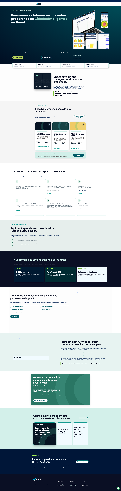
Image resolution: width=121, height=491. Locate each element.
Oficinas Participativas (73, 484)
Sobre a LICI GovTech (73, 485)
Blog (84, 481)
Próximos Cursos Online (60, 481)
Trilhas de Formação (60, 484)
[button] (68, 4)
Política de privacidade (85, 485)
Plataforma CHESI (72, 481)
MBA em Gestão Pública (60, 485)
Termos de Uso (85, 484)
